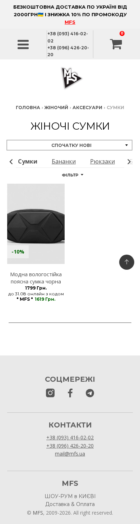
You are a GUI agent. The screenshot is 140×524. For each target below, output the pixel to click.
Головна (28, 107)
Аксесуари (87, 107)
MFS (70, 22)
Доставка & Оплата (70, 504)
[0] (116, 44)
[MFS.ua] (70, 393)
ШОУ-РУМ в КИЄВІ (70, 496)
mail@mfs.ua (70, 453)
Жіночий (56, 107)
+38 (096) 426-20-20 (70, 445)
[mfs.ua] (50, 393)
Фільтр (70, 175)
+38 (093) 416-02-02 (70, 437)
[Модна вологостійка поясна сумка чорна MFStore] (36, 224)
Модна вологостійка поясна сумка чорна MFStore (36, 281)
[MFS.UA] (90, 393)
